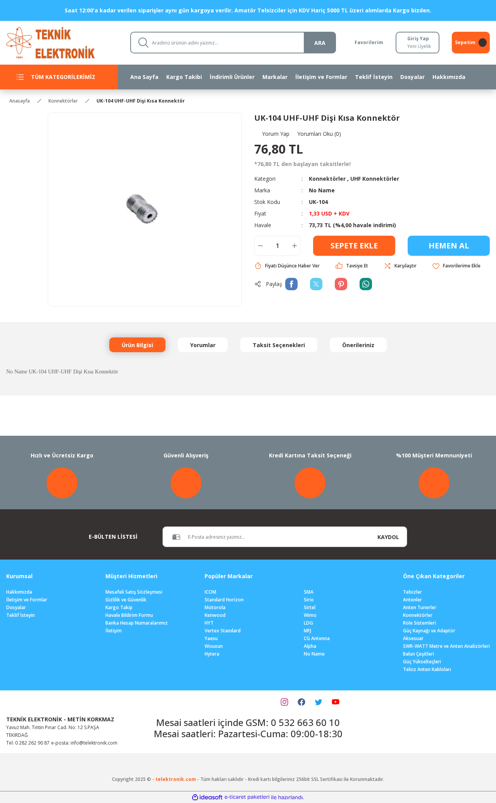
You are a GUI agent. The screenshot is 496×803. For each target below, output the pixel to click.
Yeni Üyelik (419, 46)
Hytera (212, 654)
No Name (322, 190)
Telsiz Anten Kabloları (427, 669)
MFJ (307, 630)
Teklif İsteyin (20, 615)
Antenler (412, 599)
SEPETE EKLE (354, 245)
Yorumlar (202, 345)
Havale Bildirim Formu (129, 615)
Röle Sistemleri (419, 623)
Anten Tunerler (419, 607)
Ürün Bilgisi (137, 345)
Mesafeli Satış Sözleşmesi (133, 592)
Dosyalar (16, 607)
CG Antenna (317, 638)
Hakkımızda (19, 592)
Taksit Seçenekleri (279, 345)
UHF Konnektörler (374, 178)
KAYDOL (388, 537)
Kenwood (215, 615)
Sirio (309, 599)
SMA (308, 592)
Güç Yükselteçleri (422, 661)
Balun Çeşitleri (418, 654)
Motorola (215, 607)
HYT (209, 623)
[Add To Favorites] (456, 266)
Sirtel (309, 607)
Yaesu (211, 638)
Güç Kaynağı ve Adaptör (429, 630)
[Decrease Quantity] (260, 245)
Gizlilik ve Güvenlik (125, 599)
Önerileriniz (358, 345)
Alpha (310, 646)
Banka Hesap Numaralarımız (136, 623)
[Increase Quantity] (294, 245)
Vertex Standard (223, 630)
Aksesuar (413, 638)
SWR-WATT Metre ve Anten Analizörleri (446, 646)
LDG (308, 623)
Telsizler (412, 592)
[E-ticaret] (247, 797)
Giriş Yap (418, 38)
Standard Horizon (224, 599)
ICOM (210, 592)
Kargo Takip (119, 607)
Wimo (310, 615)
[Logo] (62, 42)
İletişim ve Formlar (26, 599)
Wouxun (214, 646)
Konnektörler (327, 178)
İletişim (113, 630)
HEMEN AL (449, 245)
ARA (320, 42)
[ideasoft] (207, 797)
